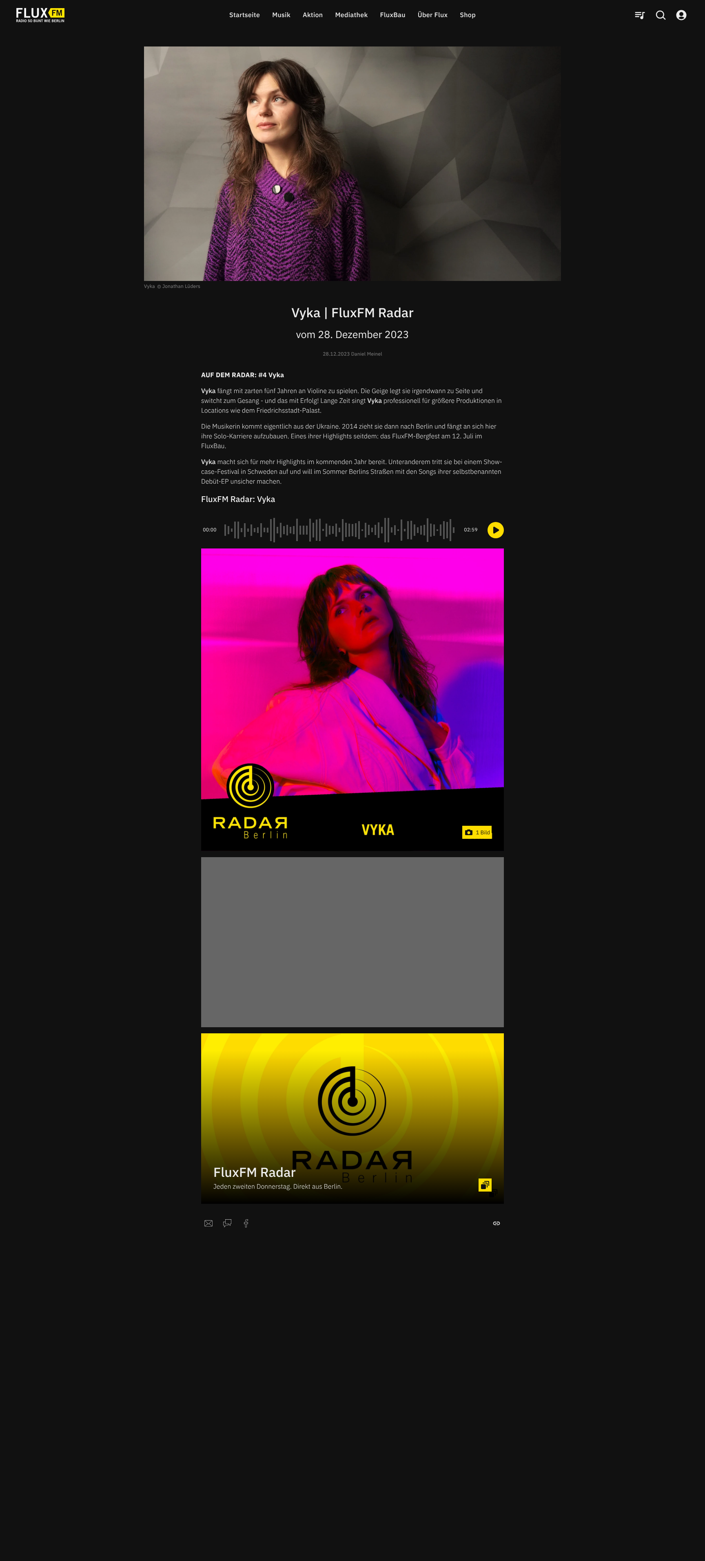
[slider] (340, 530)
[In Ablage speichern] (496, 1223)
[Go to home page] (40, 15)
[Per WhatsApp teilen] (227, 1223)
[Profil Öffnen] (681, 15)
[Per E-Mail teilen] (208, 1223)
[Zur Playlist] (639, 15)
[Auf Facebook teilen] (246, 1223)
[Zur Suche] (660, 15)
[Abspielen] (496, 530)
